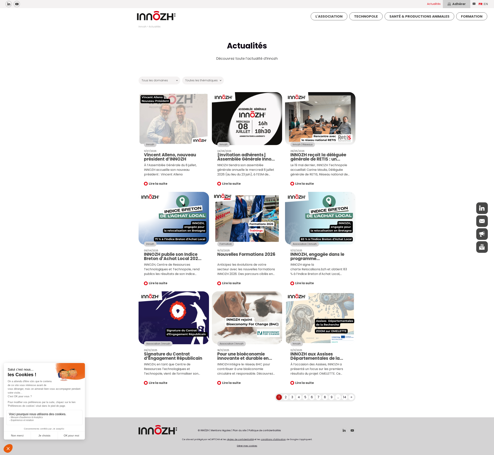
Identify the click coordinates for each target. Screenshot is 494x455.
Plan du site (239, 430)
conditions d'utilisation (273, 439)
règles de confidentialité (240, 439)
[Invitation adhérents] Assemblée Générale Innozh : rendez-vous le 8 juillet (246, 159)
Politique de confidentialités (265, 430)
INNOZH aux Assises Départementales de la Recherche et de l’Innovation (315, 360)
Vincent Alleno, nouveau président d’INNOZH (170, 157)
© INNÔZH (203, 430)
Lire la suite (158, 183)
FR (480, 4)
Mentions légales (221, 430)
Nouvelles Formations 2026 (246, 254)
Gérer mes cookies (247, 445)
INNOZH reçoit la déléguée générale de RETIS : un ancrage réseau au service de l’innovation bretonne (319, 161)
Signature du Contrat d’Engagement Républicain (173, 356)
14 (344, 397)
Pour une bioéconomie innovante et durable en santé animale (243, 358)
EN (486, 4)
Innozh (142, 26)
